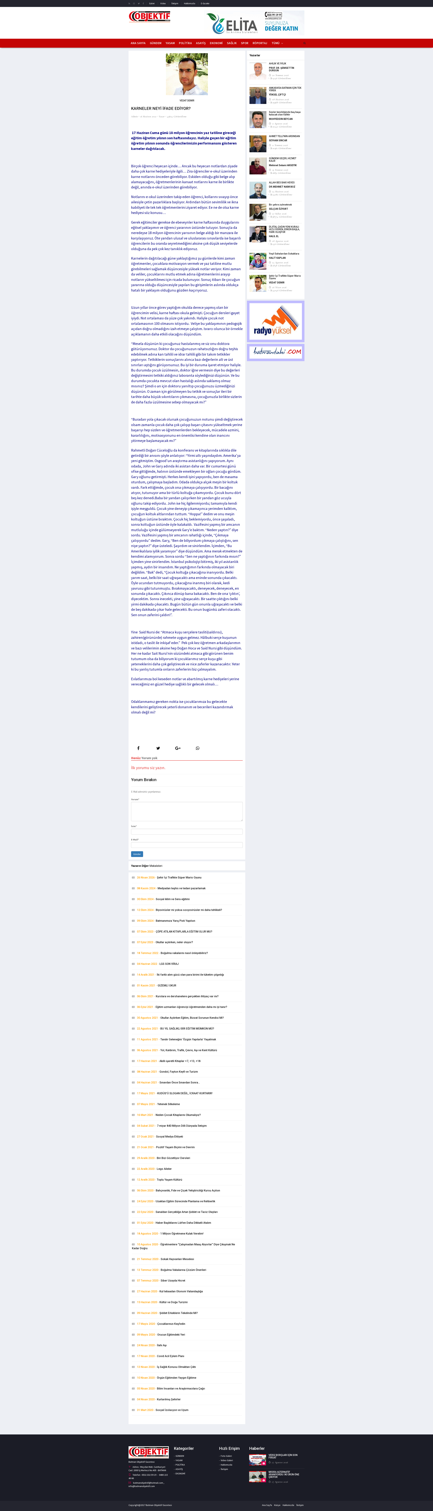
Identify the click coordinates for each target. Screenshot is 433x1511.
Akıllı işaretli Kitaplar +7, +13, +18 (168, 1061)
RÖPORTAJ (260, 43)
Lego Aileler (154, 1168)
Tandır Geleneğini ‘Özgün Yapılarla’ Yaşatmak (176, 1039)
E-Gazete (205, 3)
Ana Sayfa (138, 43)
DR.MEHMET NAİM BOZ (282, 186)
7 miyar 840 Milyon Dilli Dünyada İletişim (172, 1125)
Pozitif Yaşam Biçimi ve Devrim (166, 1147)
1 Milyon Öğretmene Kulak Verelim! (170, 1233)
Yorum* (135, 799)
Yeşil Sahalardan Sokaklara (284, 253)
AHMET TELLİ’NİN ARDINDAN (284, 136)
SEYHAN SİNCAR (278, 140)
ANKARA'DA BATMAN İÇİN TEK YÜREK (285, 89)
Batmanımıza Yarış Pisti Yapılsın (166, 920)
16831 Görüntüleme (281, 172)
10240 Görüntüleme (282, 126)
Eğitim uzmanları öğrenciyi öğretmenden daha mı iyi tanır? (182, 1007)
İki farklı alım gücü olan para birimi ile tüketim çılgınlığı (180, 974)
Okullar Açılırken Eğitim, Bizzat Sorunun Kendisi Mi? (180, 1017)
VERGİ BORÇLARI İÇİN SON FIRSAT (283, 1456)
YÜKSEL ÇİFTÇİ (277, 94)
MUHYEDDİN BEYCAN (281, 119)
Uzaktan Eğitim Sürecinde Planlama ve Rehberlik (176, 1201)
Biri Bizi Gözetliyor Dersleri (163, 1158)
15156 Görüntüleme (281, 78)
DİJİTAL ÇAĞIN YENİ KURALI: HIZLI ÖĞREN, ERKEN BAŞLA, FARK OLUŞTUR (284, 229)
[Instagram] (134, 3)
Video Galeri (227, 1460)
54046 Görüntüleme (282, 290)
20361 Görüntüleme (281, 148)
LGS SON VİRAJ (158, 963)
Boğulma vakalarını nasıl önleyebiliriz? (172, 953)
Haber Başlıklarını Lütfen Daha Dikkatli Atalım (174, 1222)
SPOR (244, 43)
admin (134, 116)
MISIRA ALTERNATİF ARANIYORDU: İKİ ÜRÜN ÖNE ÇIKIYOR (284, 1475)
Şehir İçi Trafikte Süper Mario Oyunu (169, 877)
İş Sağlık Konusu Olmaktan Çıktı (166, 1367)
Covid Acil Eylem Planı (160, 1356)
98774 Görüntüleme (282, 216)
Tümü (276, 43)
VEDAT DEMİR (276, 282)
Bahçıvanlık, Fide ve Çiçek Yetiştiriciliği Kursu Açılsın (178, 1190)
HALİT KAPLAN (277, 258)
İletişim (175, 3)
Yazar (162, 116)
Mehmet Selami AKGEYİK (283, 165)
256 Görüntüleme (280, 244)
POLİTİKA (185, 43)
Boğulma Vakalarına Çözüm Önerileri (171, 1270)
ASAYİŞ (201, 43)
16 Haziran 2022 (148, 116)
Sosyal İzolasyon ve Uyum (162, 1410)
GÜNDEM (156, 43)
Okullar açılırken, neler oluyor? (165, 942)
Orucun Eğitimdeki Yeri (161, 1334)
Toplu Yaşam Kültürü (159, 1179)
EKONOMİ (216, 43)
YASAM (170, 43)
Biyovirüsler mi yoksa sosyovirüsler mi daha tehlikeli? (179, 910)
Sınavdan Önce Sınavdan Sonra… (168, 1082)
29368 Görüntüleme (282, 102)
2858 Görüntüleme (281, 265)
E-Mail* (135, 839)
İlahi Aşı (152, 1345)
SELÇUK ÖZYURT (278, 209)
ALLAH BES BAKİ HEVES (282, 182)
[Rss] (129, 3)
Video (163, 3)
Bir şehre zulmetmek (280, 204)
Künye (277, 1505)
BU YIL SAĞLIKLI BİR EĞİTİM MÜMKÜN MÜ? (175, 1028)
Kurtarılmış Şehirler (159, 1399)
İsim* (134, 826)
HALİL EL (274, 236)
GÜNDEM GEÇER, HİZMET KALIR (282, 159)
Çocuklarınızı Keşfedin (161, 1323)
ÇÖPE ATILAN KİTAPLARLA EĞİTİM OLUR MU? (174, 931)
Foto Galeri (226, 1455)
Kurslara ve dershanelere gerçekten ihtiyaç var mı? (178, 996)
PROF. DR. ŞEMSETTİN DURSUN (281, 69)
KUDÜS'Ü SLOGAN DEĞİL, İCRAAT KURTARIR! (174, 1093)
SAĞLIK (232, 43)
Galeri (152, 3)
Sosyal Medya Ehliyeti (160, 1136)
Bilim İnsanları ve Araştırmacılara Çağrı (171, 1388)
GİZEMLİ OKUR (156, 985)
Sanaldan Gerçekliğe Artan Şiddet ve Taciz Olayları (177, 1212)
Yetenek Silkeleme (158, 1104)
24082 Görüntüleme (282, 194)
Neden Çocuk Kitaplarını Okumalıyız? (169, 1115)
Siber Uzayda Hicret (161, 1280)
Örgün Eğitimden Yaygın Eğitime (166, 1377)
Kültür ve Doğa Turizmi (162, 1302)
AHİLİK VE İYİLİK (277, 63)
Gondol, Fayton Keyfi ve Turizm (167, 1071)
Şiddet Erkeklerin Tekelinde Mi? (167, 1313)
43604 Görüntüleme (177, 116)
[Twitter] (139, 3)
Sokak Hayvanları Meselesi (165, 1259)
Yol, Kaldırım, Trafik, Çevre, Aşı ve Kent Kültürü (177, 1050)
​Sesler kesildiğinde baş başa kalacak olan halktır (285, 113)
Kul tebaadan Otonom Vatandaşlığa (170, 1291)
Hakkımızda (189, 3)
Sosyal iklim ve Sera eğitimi (163, 899)
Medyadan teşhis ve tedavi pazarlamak (171, 888)
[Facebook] (143, 3)
